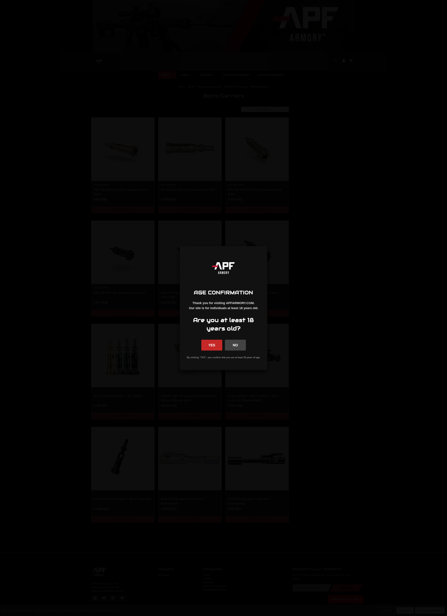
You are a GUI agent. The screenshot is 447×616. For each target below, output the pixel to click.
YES (211, 345)
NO (235, 345)
